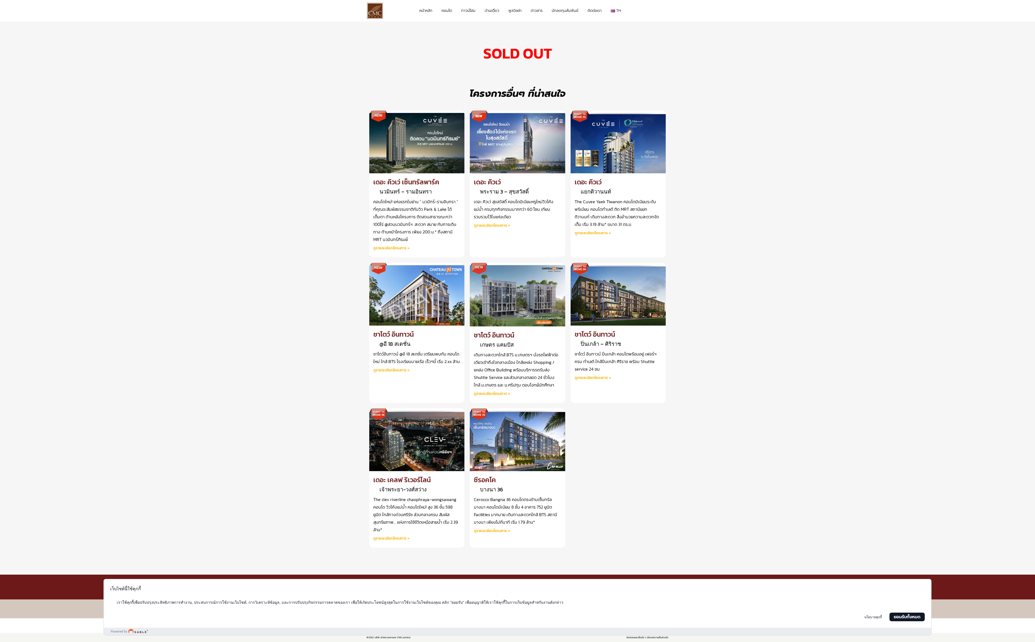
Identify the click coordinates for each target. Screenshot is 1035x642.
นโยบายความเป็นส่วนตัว (657, 637)
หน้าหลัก (425, 10)
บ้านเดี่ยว (492, 10)
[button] (663, 11)
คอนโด (446, 10)
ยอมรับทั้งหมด (907, 617)
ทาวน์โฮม (468, 10)
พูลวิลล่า (515, 10)
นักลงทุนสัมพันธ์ (565, 10)
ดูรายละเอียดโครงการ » (391, 248)
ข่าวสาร (537, 10)
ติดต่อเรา (595, 10)
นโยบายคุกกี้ (873, 617)
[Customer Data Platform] (517, 631)
